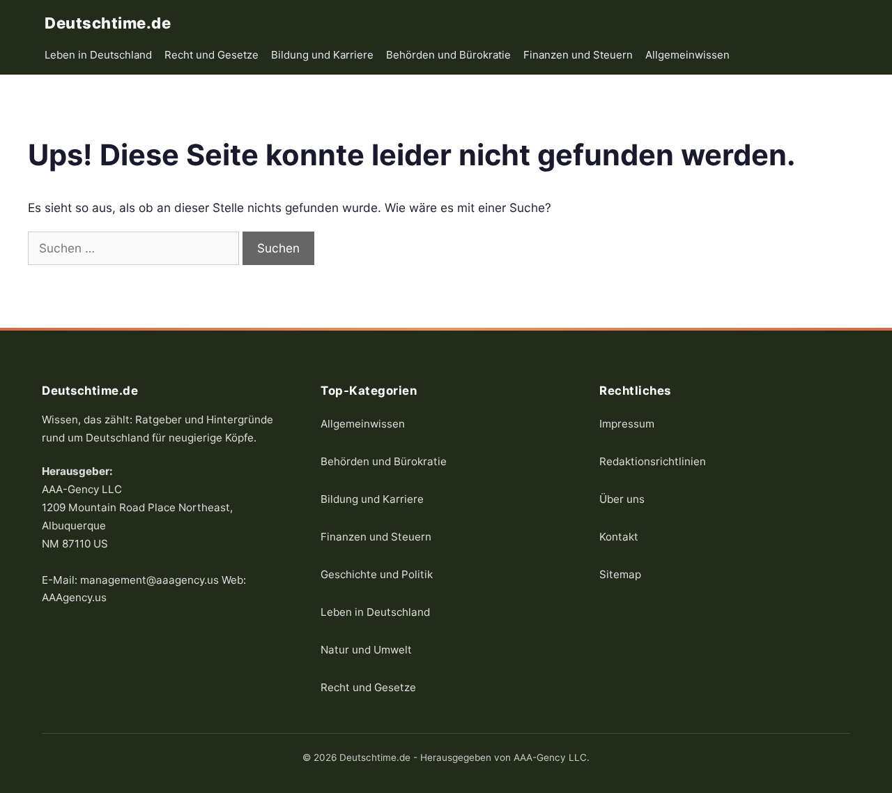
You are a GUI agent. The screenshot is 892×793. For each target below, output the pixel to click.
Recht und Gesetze (211, 54)
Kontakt (618, 536)
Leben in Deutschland (98, 54)
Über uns (622, 498)
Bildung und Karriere (322, 54)
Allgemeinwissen (687, 54)
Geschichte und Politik (377, 573)
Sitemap (620, 573)
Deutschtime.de (108, 23)
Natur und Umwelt (366, 649)
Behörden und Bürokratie (448, 54)
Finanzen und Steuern (578, 54)
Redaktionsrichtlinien (652, 460)
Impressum (626, 423)
